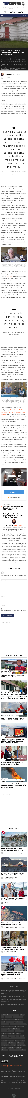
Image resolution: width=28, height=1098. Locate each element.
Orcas (23, 1040)
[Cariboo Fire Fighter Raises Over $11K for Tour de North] (14, 666)
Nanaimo (4, 1040)
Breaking (6, 714)
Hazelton (4, 1031)
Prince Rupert (19, 671)
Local (9, 671)
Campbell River (6, 1019)
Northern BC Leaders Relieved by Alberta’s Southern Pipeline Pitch (12, 874)
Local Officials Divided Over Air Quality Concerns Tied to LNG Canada (12, 974)
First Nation (19, 1021)
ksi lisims (4, 1035)
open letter (10, 276)
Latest (5, 13)
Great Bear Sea (6, 1028)
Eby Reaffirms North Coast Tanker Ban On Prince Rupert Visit (13, 899)
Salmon (13, 1045)
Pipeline (4, 1042)
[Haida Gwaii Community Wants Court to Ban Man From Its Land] (14, 839)
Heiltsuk (11, 1031)
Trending (8, 672)
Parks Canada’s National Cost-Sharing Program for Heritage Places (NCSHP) (13, 412)
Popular (13, 13)
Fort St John (13, 1026)
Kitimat (6, 735)
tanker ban (11, 1047)
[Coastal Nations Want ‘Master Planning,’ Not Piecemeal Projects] (14, 938)
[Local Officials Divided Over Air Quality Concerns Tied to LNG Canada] (14, 963)
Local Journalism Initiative (18, 1038)
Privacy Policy (14, 1091)
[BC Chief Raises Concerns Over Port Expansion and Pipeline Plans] (14, 913)
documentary (11, 1021)
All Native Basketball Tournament (10, 1014)
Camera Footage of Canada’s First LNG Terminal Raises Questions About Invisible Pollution (13, 741)
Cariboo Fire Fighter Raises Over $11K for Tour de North (12, 676)
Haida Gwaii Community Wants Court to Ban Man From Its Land (12, 849)
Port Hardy (21, 1042)
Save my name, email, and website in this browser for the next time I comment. (14, 611)
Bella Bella (9, 1017)
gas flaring (21, 1026)
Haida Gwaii (16, 1028)
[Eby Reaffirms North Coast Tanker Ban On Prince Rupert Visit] (14, 889)
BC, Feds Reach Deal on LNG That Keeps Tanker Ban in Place (12, 763)
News (13, 671)
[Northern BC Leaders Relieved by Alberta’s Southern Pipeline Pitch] (14, 864)
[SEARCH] (26, 15)
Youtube (16, 69)
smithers (4, 1047)
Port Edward (4, 694)
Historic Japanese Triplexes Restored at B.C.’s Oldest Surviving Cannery (14, 697)
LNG (22, 1035)
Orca (17, 1040)
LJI (18, 1035)
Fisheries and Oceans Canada (18, 1024)
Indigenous (11, 1033)
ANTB (22, 1014)
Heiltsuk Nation (20, 1031)
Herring (4, 1033)
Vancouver (5, 1049)
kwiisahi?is (11, 1035)
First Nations (5, 1024)
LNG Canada (5, 1038)
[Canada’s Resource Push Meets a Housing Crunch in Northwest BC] (14, 709)
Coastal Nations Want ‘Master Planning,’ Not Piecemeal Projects (12, 948)
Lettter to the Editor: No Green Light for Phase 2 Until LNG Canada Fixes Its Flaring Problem (13, 785)
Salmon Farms (21, 1045)
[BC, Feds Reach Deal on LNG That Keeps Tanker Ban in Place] (14, 753)
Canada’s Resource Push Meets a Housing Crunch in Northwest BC (12, 719)
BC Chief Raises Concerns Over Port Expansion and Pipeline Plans (13, 923)
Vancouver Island (14, 1049)
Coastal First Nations (18, 1019)
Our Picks (21, 13)
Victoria (24, 1049)
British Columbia (18, 1017)
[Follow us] (24, 15)
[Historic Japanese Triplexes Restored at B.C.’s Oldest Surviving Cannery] (14, 687)
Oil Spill (11, 1040)
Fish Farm (4, 1026)
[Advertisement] (14, 637)
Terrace (3, 672)
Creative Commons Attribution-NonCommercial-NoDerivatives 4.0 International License (11, 1065)
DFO (3, 1021)
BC (2, 671)
